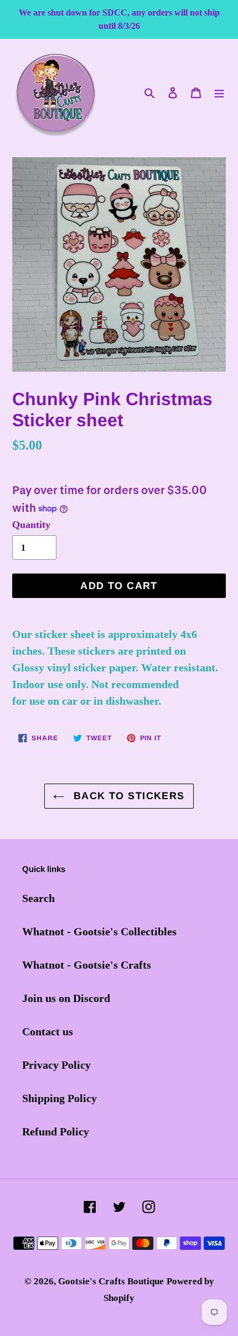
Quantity (31, 524)
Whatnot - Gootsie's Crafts (86, 965)
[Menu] (219, 92)
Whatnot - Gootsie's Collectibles (99, 931)
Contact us (47, 1031)
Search (38, 898)
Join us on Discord (66, 998)
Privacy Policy (56, 1065)
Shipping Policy (59, 1098)
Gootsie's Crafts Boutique (111, 1281)
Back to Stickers (127, 795)
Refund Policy (55, 1131)
